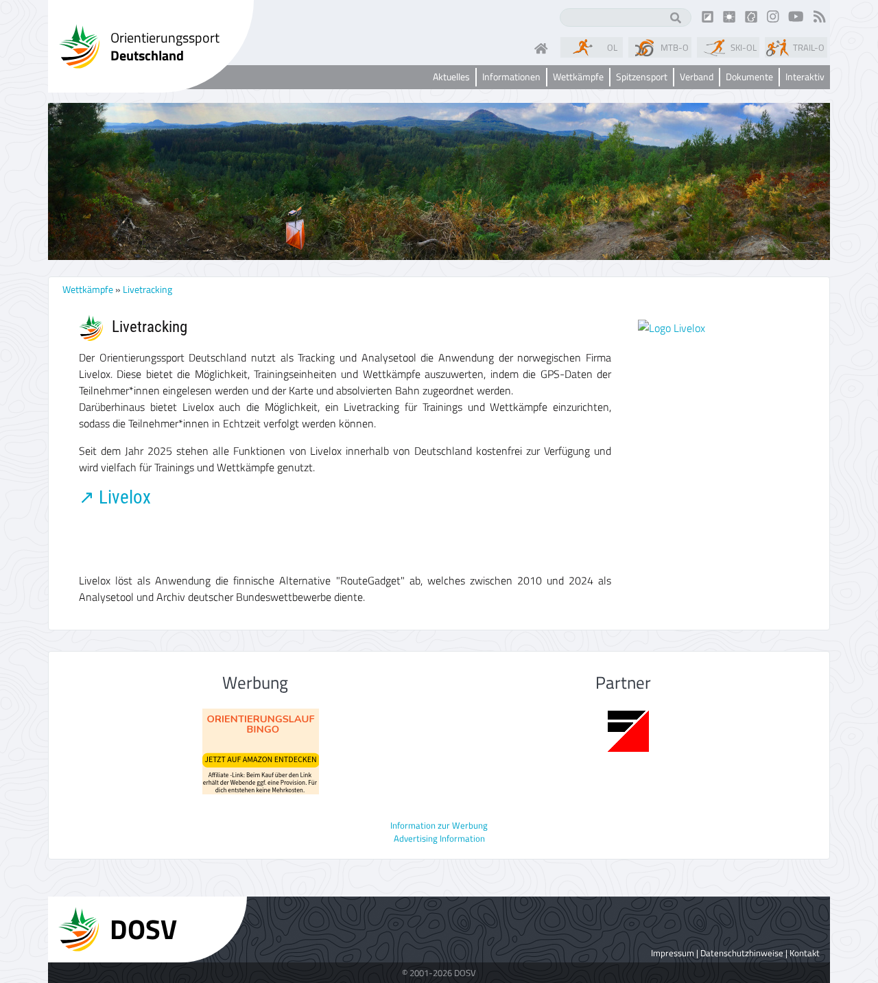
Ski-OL (744, 47)
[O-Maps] (751, 16)
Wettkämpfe (87, 289)
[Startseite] (544, 47)
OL (612, 47)
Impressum (672, 953)
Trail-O (808, 47)
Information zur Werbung (439, 825)
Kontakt (805, 953)
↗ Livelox (115, 497)
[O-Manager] (708, 16)
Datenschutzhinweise (741, 953)
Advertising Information (439, 838)
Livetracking (147, 289)
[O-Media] (729, 16)
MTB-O (675, 47)
